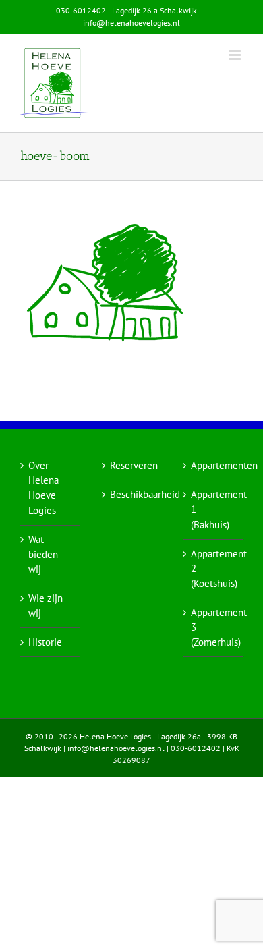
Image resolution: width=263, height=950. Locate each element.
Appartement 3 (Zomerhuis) (213, 627)
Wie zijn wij (45, 605)
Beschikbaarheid (132, 494)
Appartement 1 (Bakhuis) (213, 509)
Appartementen (213, 465)
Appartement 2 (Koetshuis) (213, 568)
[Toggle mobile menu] (236, 55)
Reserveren (132, 465)
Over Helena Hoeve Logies (43, 487)
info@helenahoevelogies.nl (131, 23)
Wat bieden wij (43, 554)
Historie (45, 642)
